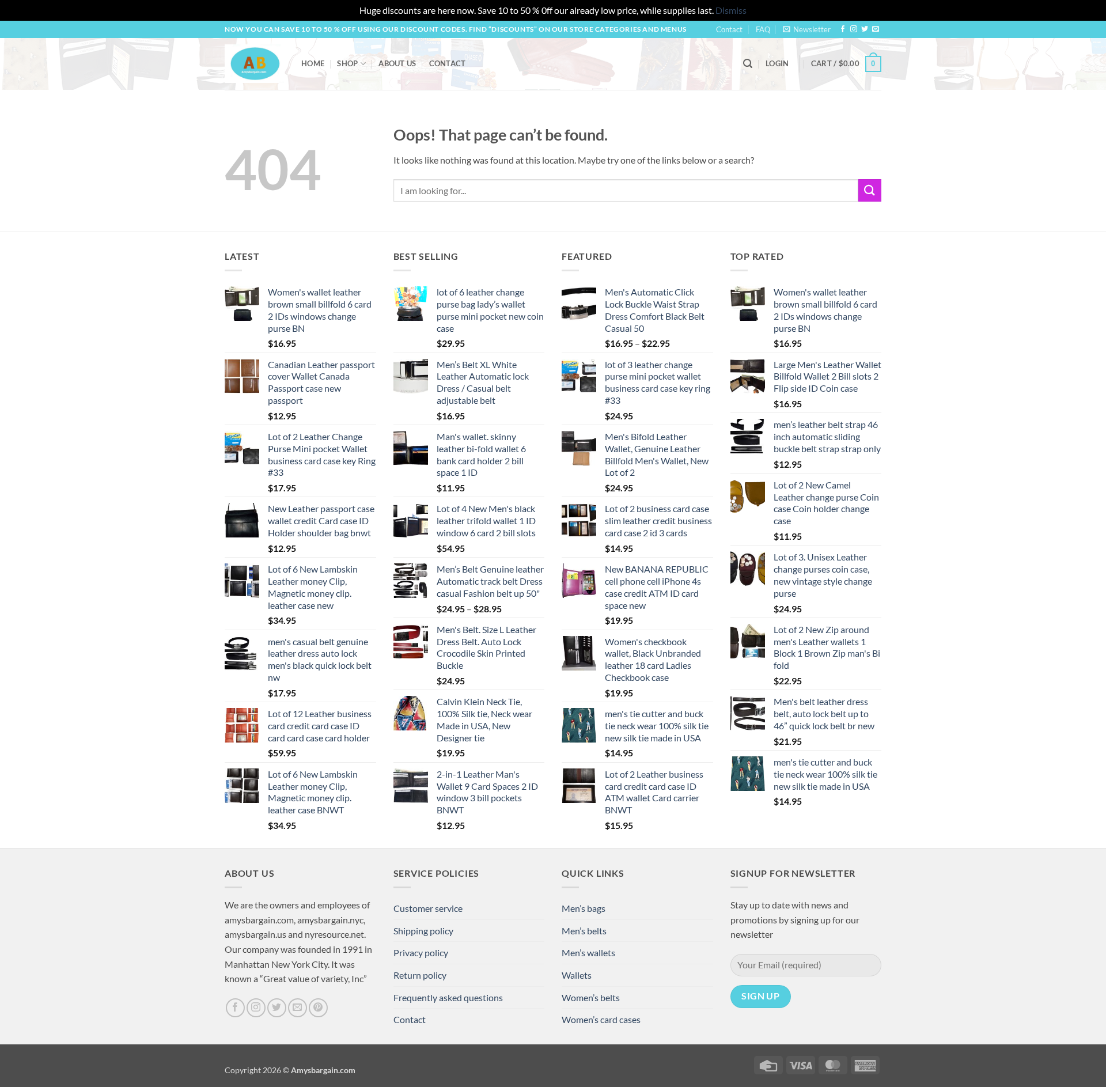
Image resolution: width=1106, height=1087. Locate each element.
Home (312, 63)
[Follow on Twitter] (864, 29)
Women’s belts (591, 997)
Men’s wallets (588, 952)
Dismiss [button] (731, 10)
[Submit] (869, 190)
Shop (347, 63)
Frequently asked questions (448, 997)
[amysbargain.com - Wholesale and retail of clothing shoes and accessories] (254, 63)
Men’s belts (584, 930)
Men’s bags (583, 908)
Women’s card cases (601, 1019)
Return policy (419, 974)
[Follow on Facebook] (842, 29)
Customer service (428, 908)
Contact (729, 29)
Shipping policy (423, 930)
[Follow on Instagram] (853, 29)
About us (397, 63)
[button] (807, 29)
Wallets (577, 974)
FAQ (763, 29)
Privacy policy (420, 952)
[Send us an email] (875, 29)
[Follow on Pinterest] (318, 1007)
